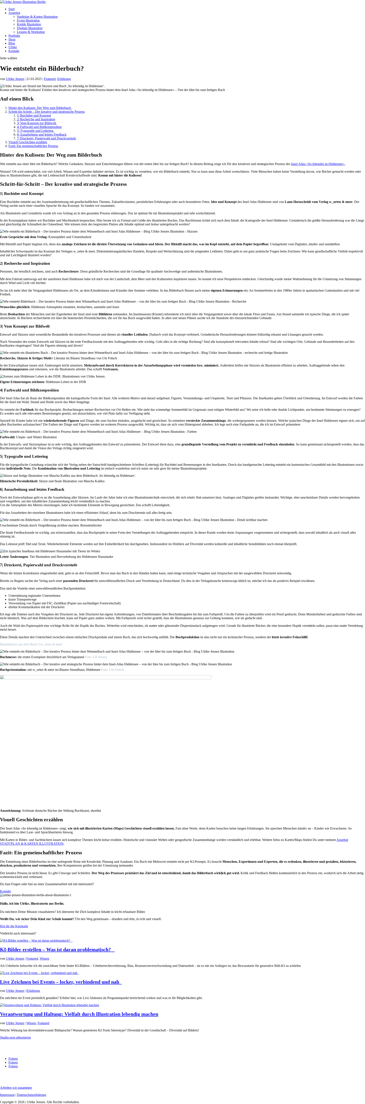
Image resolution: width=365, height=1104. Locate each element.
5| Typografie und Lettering (35, 130)
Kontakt (13, 51)
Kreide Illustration (29, 24)
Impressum (7, 1095)
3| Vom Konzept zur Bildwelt (37, 123)
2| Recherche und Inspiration (36, 119)
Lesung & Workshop (31, 32)
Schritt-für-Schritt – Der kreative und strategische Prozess (46, 111)
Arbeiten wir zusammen (16, 1087)
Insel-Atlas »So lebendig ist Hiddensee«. (318, 164)
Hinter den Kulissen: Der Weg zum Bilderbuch (40, 108)
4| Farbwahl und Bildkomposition (39, 127)
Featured (50, 79)
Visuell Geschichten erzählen (27, 142)
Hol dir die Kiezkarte (14, 926)
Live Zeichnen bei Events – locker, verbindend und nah (61, 982)
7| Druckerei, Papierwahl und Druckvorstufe (46, 138)
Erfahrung (64, 79)
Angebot (14, 13)
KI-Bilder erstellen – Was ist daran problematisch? (57, 949)
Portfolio (14, 35)
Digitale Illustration (29, 28)
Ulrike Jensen (15, 79)
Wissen (44, 958)
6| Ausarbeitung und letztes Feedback (42, 134)
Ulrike (12, 47)
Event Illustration (28, 20)
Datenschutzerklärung (31, 1095)
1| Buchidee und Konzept (34, 115)
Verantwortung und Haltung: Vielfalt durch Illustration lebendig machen (79, 1014)
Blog (11, 43)
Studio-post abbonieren (15, 1037)
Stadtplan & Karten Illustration (37, 16)
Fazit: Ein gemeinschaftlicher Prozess (33, 146)
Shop (11, 39)
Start (11, 9)
